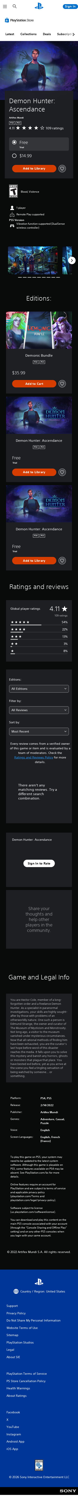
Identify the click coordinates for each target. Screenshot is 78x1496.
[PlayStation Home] (39, 6)
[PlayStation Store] (20, 20)
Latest (9, 34)
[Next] (72, 260)
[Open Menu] (5, 6)
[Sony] (68, 1494)
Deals (47, 34)
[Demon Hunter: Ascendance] (33, 260)
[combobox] (39, 689)
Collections (28, 34)
